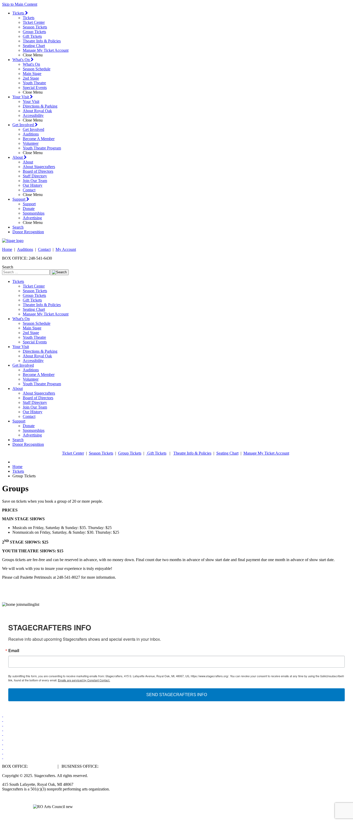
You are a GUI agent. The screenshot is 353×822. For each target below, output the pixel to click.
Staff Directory (35, 176)
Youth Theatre (34, 83)
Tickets (18, 13)
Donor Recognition (28, 232)
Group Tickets (34, 31)
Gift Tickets (32, 36)
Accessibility (33, 115)
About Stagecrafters (39, 166)
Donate (29, 208)
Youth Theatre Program (42, 148)
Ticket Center (34, 22)
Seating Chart (34, 45)
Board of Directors (38, 171)
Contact (29, 190)
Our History (32, 185)
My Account (66, 249)
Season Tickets (35, 27)
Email (13, 650)
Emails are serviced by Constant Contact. (84, 680)
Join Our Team (35, 180)
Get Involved (23, 125)
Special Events (35, 87)
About (18, 157)
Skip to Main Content (19, 4)
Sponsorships (33, 213)
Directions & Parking (40, 106)
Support (19, 199)
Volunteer (31, 143)
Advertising (32, 218)
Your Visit (21, 97)
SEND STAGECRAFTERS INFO (176, 694)
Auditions (31, 134)
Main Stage (32, 73)
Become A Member (39, 139)
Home (7, 249)
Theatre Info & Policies (42, 41)
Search (18, 227)
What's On (21, 59)
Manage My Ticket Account (45, 50)
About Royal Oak (37, 111)
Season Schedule (36, 69)
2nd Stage (31, 78)
